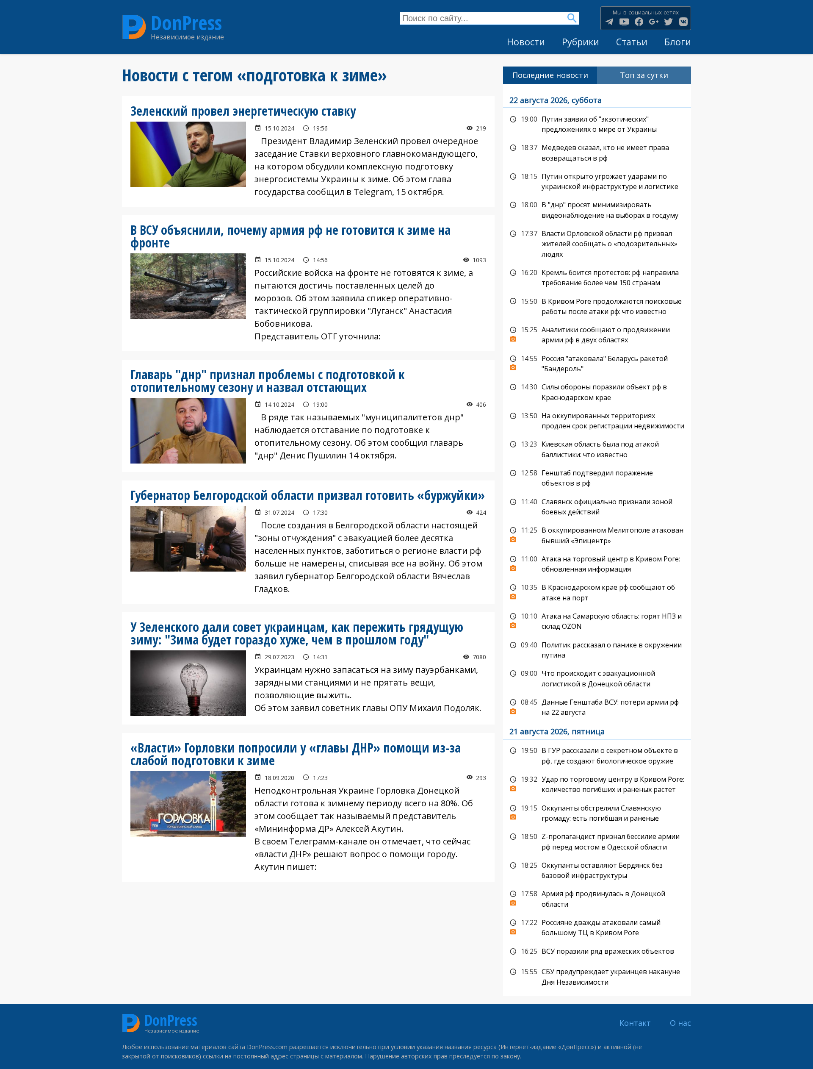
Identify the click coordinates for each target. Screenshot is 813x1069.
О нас (680, 1023)
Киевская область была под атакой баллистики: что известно (597, 448)
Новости (526, 42)
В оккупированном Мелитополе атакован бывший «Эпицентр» (597, 534)
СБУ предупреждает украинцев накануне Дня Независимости (597, 976)
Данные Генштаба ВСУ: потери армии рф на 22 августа (597, 706)
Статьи (631, 42)
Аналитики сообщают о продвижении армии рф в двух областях (597, 334)
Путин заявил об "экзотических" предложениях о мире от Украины (597, 123)
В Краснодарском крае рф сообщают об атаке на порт (597, 591)
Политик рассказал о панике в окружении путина (597, 649)
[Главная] (134, 27)
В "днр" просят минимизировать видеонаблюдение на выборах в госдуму (597, 209)
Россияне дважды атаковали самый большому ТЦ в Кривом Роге (597, 927)
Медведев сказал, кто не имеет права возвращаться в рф (597, 152)
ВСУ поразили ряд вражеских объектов (597, 951)
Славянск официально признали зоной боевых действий (597, 506)
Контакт (635, 1023)
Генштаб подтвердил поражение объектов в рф (597, 477)
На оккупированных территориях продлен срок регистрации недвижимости (597, 420)
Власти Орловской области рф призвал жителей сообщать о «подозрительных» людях (597, 243)
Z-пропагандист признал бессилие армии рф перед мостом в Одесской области (597, 840)
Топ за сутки (644, 75)
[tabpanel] (597, 540)
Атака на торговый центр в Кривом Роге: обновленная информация (597, 563)
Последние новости (550, 75)
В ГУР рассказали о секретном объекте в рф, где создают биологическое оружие (597, 754)
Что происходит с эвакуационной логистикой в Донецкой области (597, 677)
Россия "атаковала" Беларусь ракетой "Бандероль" (597, 363)
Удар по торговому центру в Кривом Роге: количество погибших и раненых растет (597, 783)
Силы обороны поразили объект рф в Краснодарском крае (597, 391)
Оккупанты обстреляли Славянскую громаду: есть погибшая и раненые (597, 812)
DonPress (186, 23)
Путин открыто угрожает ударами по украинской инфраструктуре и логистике (597, 180)
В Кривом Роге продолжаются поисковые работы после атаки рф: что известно (597, 305)
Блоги (677, 42)
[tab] (550, 75)
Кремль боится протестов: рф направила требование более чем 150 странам (597, 277)
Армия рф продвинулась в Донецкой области (597, 898)
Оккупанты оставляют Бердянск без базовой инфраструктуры (597, 869)
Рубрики (580, 42)
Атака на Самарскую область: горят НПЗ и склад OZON (597, 620)
